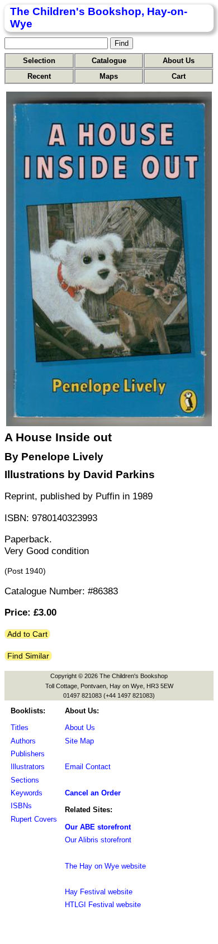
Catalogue (109, 60)
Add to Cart (27, 634)
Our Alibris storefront (98, 840)
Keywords (26, 793)
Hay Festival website (98, 892)
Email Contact (88, 766)
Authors (23, 741)
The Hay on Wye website (105, 866)
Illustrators (28, 766)
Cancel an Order (93, 793)
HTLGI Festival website (103, 904)
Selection (39, 60)
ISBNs (21, 806)
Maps (108, 76)
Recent (39, 76)
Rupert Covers (34, 819)
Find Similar (28, 655)
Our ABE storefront (98, 827)
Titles (20, 727)
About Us (179, 60)
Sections (25, 780)
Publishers (28, 754)
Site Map (79, 741)
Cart (179, 76)
